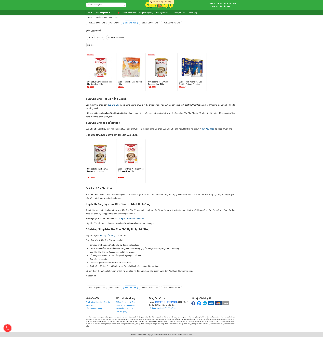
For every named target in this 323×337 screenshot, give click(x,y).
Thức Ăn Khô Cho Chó (171, 23)
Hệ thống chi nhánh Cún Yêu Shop (162, 308)
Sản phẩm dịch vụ (146, 13)
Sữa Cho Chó (130, 23)
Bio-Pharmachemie (116, 37)
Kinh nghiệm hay (162, 13)
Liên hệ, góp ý (121, 312)
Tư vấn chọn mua (129, 13)
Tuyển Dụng (192, 13)
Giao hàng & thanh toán (125, 305)
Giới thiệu (89, 305)
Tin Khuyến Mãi (178, 13)
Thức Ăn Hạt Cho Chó (96, 23)
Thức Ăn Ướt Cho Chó (149, 23)
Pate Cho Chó (115, 23)
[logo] (159, 4)
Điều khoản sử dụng (94, 308)
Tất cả (90, 37)
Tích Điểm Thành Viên (125, 308)
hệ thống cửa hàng (106, 235)
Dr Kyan (100, 37)
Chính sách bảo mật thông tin (98, 302)
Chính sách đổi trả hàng (125, 302)
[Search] (123, 4)
